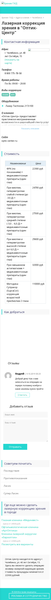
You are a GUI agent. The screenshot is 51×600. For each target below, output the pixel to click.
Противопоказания (15, 478)
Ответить (22, 395)
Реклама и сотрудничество (29, 595)
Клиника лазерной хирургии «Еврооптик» (19, 535)
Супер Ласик (11, 493)
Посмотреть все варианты (17, 544)
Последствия (11, 470)
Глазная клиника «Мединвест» (20, 520)
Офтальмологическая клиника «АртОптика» (20, 528)
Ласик (7, 485)
